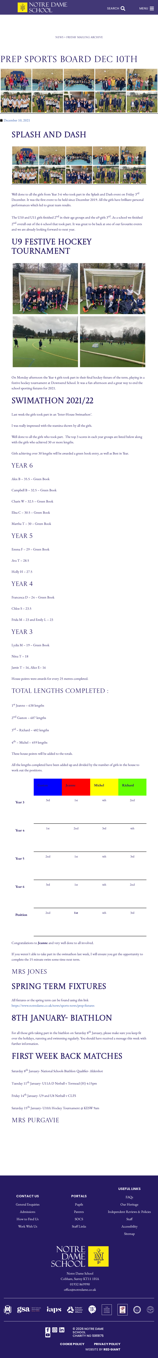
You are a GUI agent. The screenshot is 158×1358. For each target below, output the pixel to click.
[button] (79, 881)
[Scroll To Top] (148, 1349)
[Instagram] (54, 851)
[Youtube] (47, 856)
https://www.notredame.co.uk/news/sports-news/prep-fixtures (53, 526)
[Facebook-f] (47, 851)
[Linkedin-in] (61, 851)
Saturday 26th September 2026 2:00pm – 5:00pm (79, 1127)
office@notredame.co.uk (80, 811)
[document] (79, 1118)
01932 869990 (80, 805)
